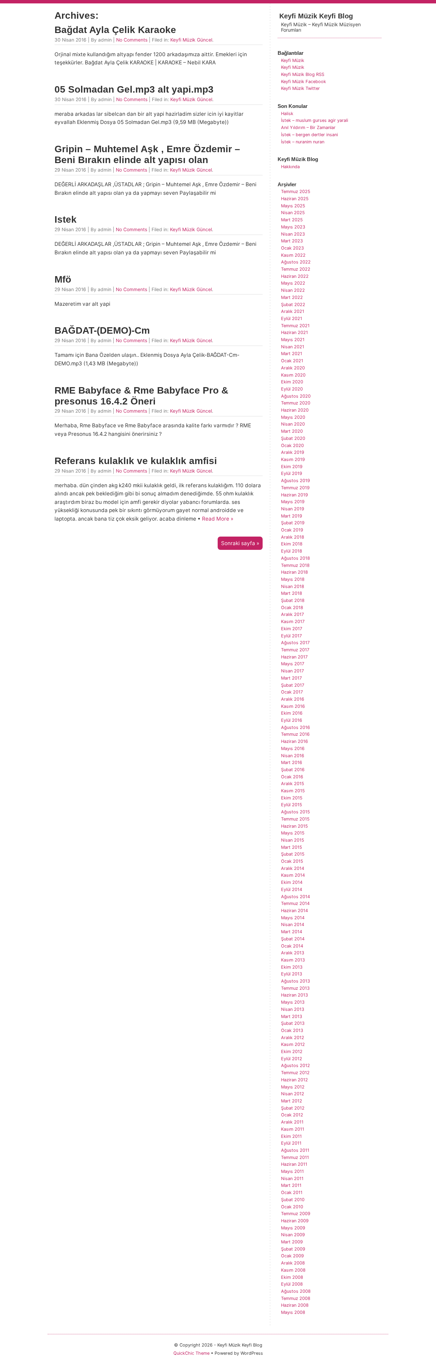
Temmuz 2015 (295, 819)
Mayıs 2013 (293, 1002)
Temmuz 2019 (295, 487)
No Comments (131, 40)
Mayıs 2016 (293, 748)
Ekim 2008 (292, 1277)
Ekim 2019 (291, 466)
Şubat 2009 (293, 1249)
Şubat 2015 (293, 854)
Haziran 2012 (294, 1079)
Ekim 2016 (291, 713)
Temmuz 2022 (295, 269)
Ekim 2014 (291, 882)
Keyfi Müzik (292, 60)
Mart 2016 (291, 762)
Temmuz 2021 (295, 325)
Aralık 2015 (292, 783)
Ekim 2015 (291, 797)
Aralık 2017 (292, 614)
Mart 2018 (291, 593)
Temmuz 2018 (295, 565)
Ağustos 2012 (295, 1065)
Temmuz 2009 (295, 1213)
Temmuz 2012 (295, 1072)
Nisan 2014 (292, 924)
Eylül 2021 (291, 318)
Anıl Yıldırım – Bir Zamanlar (308, 127)
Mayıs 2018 (293, 579)
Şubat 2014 (293, 938)
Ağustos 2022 (296, 262)
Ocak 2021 (292, 360)
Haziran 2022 (295, 276)
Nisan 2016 (292, 755)
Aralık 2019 (292, 452)
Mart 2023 (292, 240)
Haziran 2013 (294, 995)
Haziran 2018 (294, 572)
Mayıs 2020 (293, 417)
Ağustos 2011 (295, 1150)
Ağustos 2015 (295, 811)
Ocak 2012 (292, 1114)
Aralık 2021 (292, 311)
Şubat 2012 (293, 1108)
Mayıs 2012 (293, 1086)
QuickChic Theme (191, 1353)
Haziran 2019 (294, 494)
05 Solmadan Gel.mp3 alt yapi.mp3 (134, 89)
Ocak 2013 (292, 1030)
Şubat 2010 (293, 1199)
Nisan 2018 (292, 586)
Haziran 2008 (295, 1305)
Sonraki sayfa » (240, 543)
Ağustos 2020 (296, 396)
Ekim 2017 (291, 628)
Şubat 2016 (293, 769)
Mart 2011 (291, 1185)
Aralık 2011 (292, 1122)
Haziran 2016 (294, 741)
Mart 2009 (292, 1241)
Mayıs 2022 (293, 283)
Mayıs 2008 (293, 1312)
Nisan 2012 (292, 1093)
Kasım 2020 (293, 375)
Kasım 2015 (293, 790)
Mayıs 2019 (293, 501)
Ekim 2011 (291, 1136)
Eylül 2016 (291, 720)
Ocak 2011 (291, 1192)
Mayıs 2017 (292, 663)
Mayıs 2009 (293, 1227)
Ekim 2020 (292, 381)
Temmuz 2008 (295, 1298)
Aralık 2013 (292, 952)
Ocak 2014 (292, 946)
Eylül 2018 (291, 551)
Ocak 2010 (292, 1206)
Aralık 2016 (292, 699)
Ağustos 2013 (295, 981)
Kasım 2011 (292, 1129)
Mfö (62, 279)
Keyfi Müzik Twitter (300, 88)
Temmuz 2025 (295, 191)
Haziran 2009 (295, 1220)
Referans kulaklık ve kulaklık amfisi (135, 461)
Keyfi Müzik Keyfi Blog (316, 16)
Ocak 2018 (292, 607)
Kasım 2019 (293, 459)
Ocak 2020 (292, 445)
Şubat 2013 (293, 1023)
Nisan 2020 (293, 424)
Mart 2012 (291, 1100)
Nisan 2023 (293, 234)
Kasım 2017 (293, 621)
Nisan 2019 (292, 508)
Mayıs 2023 (293, 226)
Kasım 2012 (293, 1044)
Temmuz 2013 (295, 988)
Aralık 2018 (292, 537)
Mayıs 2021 (293, 339)
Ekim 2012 (291, 1051)
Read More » (217, 518)
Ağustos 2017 (295, 642)
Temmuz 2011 (295, 1157)
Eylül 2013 (291, 973)
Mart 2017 (291, 678)
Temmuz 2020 (295, 402)
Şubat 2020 (293, 438)
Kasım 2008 (293, 1270)
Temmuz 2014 (295, 903)
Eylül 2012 (291, 1058)
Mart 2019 (291, 516)
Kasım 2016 (293, 706)
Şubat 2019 (293, 522)
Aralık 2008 (293, 1263)
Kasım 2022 (293, 255)
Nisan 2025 (293, 212)
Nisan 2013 (292, 1009)
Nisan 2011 (292, 1178)
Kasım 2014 (293, 875)
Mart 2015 (291, 847)
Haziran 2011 (294, 1164)
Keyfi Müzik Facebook (303, 81)
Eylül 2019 (291, 473)
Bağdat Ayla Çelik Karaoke (115, 30)
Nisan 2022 (293, 290)
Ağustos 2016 (295, 727)
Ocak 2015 (292, 861)
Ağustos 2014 (295, 896)
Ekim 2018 (291, 543)
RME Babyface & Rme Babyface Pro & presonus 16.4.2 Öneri (141, 396)
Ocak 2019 (292, 529)
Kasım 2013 (293, 960)
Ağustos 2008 (296, 1291)
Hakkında (290, 166)
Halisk (287, 113)
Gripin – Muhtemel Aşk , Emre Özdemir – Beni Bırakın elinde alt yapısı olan (147, 154)
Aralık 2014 (292, 868)
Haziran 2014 (294, 910)
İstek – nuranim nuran (302, 141)
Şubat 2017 (292, 685)
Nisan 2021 (292, 346)
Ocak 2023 (292, 248)
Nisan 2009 (293, 1234)
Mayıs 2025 (293, 205)
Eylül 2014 (291, 889)
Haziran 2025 (295, 198)
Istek (65, 219)
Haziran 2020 (295, 410)
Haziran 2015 (294, 826)
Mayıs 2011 (292, 1171)
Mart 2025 (292, 219)
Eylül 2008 (292, 1284)
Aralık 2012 (292, 1037)
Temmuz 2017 (295, 649)
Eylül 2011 (291, 1143)
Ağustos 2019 (295, 480)
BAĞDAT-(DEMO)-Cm (102, 330)
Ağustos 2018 (295, 558)
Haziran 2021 (294, 332)
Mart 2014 (291, 931)
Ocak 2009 (292, 1255)
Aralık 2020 (293, 367)
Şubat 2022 (293, 304)
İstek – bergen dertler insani (309, 134)
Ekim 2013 (291, 967)
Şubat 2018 (293, 600)
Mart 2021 (291, 353)
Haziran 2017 (294, 656)
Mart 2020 (292, 431)
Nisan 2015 (292, 840)
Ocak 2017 (292, 692)
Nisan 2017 (292, 670)
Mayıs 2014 (293, 917)
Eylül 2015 (291, 804)
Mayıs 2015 (293, 833)
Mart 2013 (291, 1016)
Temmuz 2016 (295, 734)
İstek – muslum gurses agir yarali (314, 120)
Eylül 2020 (292, 389)
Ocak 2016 (292, 776)
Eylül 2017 (291, 635)
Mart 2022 (292, 297)
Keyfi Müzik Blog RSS (302, 74)
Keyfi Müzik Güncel (191, 40)
